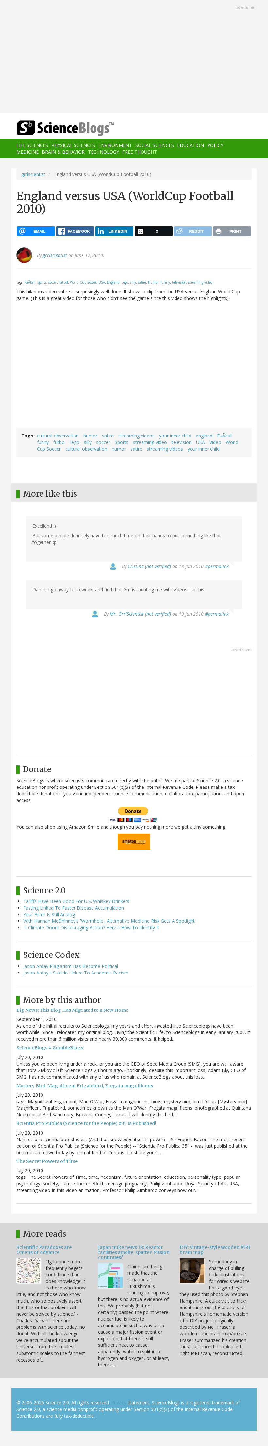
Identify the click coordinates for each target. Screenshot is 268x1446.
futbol (63, 282)
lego (74, 442)
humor (153, 282)
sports (42, 282)
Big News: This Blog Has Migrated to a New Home (72, 1010)
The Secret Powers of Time (47, 1161)
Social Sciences (154, 145)
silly (133, 282)
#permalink (217, 566)
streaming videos (136, 436)
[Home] (55, 128)
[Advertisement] (134, 57)
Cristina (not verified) (149, 566)
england (204, 436)
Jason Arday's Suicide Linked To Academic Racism (75, 973)
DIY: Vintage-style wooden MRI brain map (215, 1249)
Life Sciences (32, 145)
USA (101, 282)
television (179, 282)
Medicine (27, 152)
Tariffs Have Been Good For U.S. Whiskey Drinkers (76, 901)
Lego (125, 282)
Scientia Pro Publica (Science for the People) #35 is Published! (86, 1123)
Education (190, 145)
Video (215, 442)
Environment (115, 145)
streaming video (200, 282)
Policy (215, 145)
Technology (103, 152)
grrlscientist (33, 174)
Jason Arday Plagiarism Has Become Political (70, 966)
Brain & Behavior (63, 152)
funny (165, 282)
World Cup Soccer (83, 282)
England (113, 282)
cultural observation (58, 436)
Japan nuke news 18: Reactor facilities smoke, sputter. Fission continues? (134, 1252)
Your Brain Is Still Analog (49, 914)
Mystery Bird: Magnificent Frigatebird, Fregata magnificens (84, 1086)
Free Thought (139, 152)
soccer (52, 282)
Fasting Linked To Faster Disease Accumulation (73, 908)
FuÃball (30, 282)
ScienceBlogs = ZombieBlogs (49, 1048)
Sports (121, 442)
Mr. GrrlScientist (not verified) (140, 614)
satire (142, 282)
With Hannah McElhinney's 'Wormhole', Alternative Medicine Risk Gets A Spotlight (109, 921)
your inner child (175, 436)
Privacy (118, 1403)
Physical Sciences (73, 145)
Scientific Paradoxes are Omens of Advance (44, 1249)
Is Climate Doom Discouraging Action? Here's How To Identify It (91, 927)
